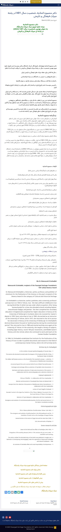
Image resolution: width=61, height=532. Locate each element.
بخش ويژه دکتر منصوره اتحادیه (30, 469)
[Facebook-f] (3, 517)
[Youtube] (10, 517)
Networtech (30, 529)
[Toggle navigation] (58, 4)
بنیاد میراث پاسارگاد (49, 491)
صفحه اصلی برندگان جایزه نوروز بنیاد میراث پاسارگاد (30, 465)
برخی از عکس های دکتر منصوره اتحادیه (30, 482)
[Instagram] (6, 517)
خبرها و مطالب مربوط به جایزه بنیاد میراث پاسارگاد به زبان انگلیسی (30, 486)
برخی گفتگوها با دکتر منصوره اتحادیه (30, 478)
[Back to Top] (55, 527)
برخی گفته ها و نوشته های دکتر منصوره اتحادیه (31, 473)
